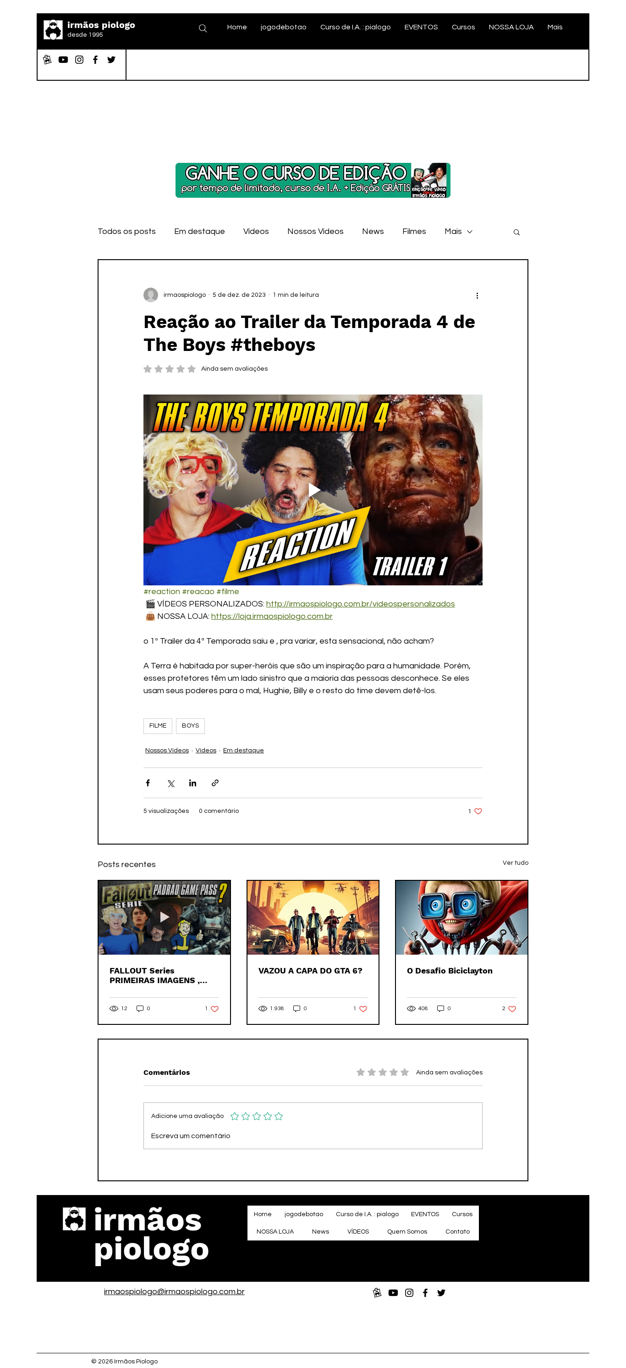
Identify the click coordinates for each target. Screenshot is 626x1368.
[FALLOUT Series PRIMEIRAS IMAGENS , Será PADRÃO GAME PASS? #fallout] (164, 918)
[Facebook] (95, 59)
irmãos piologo (101, 24)
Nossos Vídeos (315, 231)
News (373, 231)
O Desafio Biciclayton (450, 970)
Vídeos (256, 231)
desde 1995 (85, 35)
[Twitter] (111, 59)
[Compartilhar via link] (215, 783)
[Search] (203, 28)
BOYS (190, 726)
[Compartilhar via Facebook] (147, 783)
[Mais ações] (477, 294)
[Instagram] (79, 59)
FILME (157, 726)
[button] (516, 231)
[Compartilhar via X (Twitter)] (170, 783)
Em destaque (199, 231)
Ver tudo (515, 863)
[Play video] (313, 490)
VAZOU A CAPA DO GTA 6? (310, 970)
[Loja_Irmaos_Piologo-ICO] (47, 59)
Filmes (414, 231)
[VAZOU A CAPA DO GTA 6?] (313, 918)
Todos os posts (127, 231)
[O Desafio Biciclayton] (461, 918)
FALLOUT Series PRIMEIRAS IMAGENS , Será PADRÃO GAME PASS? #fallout (164, 975)
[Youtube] (63, 59)
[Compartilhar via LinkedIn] (192, 783)
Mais (453, 231)
